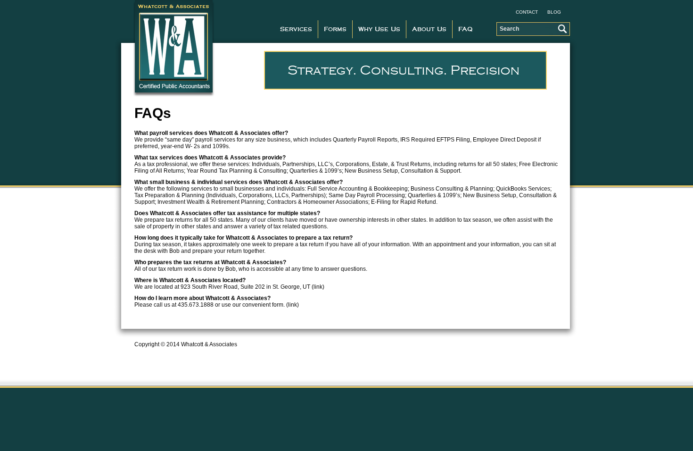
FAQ (465, 29)
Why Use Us (379, 29)
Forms (335, 29)
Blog (554, 12)
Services (296, 29)
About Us (429, 29)
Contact (527, 12)
